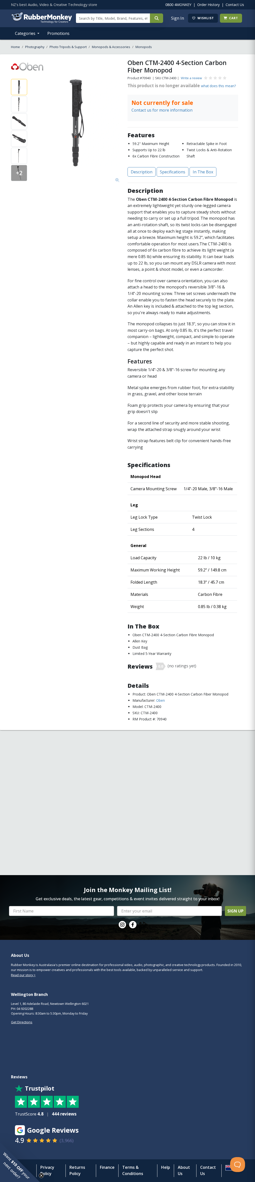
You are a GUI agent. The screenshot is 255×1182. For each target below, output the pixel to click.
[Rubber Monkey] (41, 21)
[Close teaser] (41, 1175)
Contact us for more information (161, 110)
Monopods (143, 47)
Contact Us (235, 4)
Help (165, 1167)
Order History (208, 4)
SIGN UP (235, 911)
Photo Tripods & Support (68, 47)
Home (15, 47)
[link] (122, 924)
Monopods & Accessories (111, 47)
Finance (107, 1167)
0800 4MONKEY (178, 4)
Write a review (191, 78)
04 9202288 (25, 1008)
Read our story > (23, 975)
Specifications (172, 172)
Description (141, 172)
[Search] (156, 18)
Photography (34, 47)
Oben (160, 700)
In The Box (203, 172)
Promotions (58, 33)
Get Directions (21, 1022)
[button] (20, 1162)
